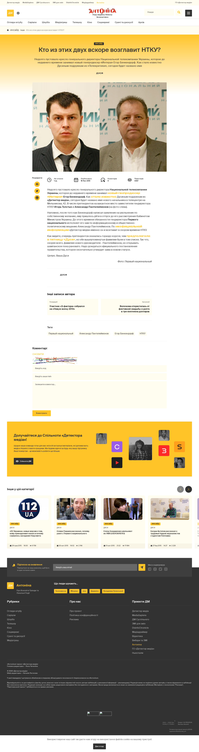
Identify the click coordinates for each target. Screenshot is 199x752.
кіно (84, 591)
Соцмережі (103, 22)
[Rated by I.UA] (93, 713)
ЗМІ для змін (58, 3)
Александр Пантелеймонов (94, 333)
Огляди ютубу (14, 22)
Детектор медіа (13, 3)
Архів (141, 22)
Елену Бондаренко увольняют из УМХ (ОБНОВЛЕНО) (118, 532)
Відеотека (137, 636)
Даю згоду (99, 746)
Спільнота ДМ (25, 461)
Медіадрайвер (88, 3)
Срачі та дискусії (124, 22)
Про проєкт (76, 611)
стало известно (103, 196)
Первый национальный (61, 333)
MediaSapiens (28, 3)
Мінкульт (74, 591)
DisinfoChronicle (72, 3)
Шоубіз (46, 22)
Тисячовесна (60, 591)
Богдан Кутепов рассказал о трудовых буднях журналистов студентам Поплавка (165, 533)
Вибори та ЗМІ (139, 640)
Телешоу (77, 22)
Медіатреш (61, 22)
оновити (38, 354)
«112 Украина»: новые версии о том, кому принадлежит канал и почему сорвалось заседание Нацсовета (26, 533)
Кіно (89, 22)
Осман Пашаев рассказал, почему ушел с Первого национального (73, 532)
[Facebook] (37, 184)
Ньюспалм (137, 653)
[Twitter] (37, 191)
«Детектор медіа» (20, 671)
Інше (22, 30)
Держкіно (95, 591)
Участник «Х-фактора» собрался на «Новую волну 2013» (67, 307)
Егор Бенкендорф (124, 333)
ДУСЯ (99, 73)
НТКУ (142, 333)
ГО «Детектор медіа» (183, 3)
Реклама (74, 619)
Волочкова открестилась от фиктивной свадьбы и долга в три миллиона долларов (134, 309)
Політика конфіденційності (84, 615)
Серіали (32, 22)
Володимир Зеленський (113, 591)
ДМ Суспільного (43, 3)
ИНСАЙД (14, 30)
